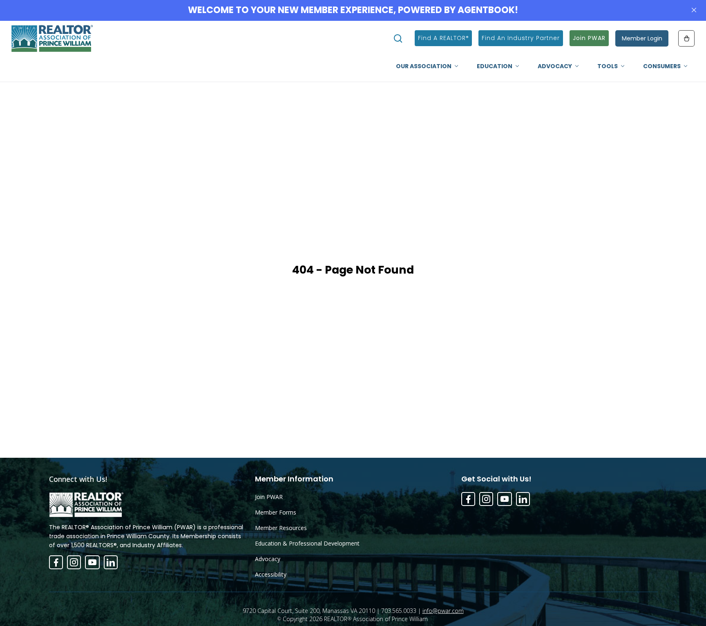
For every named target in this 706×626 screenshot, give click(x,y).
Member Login (642, 38)
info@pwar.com (443, 611)
